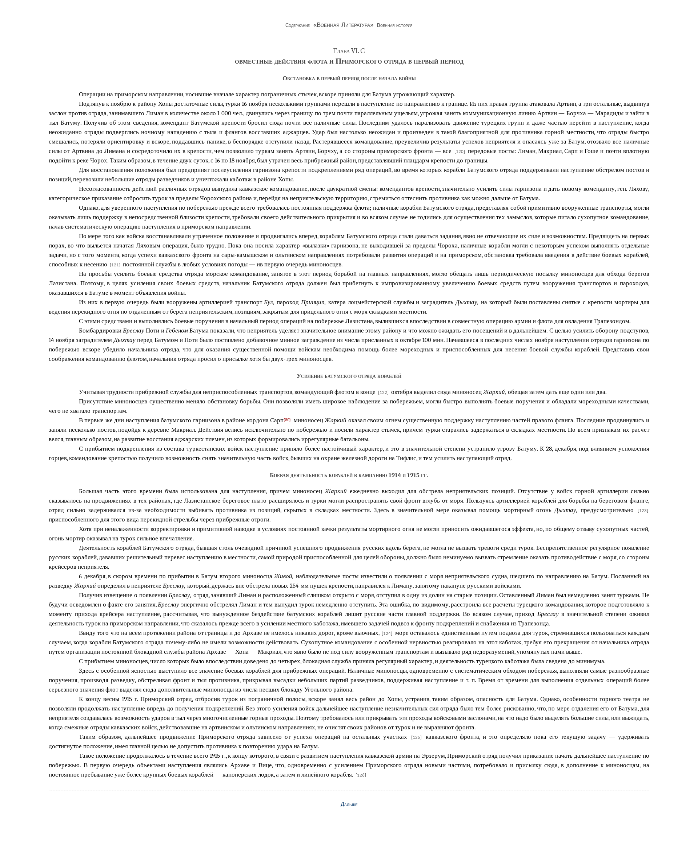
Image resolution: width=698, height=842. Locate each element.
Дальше (349, 804)
